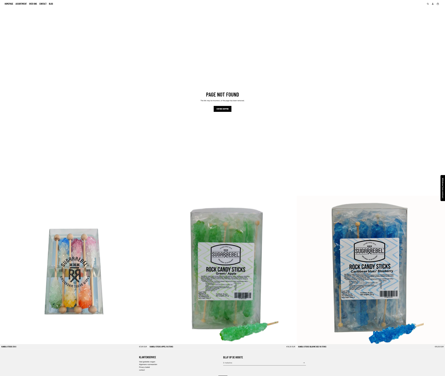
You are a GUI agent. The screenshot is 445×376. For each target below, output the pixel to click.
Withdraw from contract (443, 188)
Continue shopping (222, 109)
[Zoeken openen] (427, 3)
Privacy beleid (144, 367)
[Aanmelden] (304, 363)
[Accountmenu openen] (432, 3)
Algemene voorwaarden (148, 364)
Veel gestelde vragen (147, 362)
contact (142, 370)
